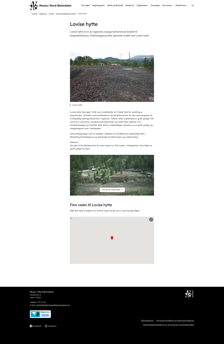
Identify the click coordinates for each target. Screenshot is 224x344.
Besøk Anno (181, 6)
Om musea (167, 6)
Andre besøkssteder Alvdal (65, 14)
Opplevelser (142, 6)
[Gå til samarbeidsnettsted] (189, 294)
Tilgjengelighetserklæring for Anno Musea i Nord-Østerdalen (168, 325)
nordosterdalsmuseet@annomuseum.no (53, 305)
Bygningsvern (99, 6)
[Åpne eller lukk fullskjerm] (151, 220)
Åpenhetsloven (147, 321)
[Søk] (192, 5)
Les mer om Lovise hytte (111, 190)
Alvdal (51, 14)
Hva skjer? (85, 6)
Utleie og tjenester (115, 6)
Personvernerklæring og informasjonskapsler (175, 321)
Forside (34, 14)
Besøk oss (130, 6)
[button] (112, 238)
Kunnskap (155, 6)
